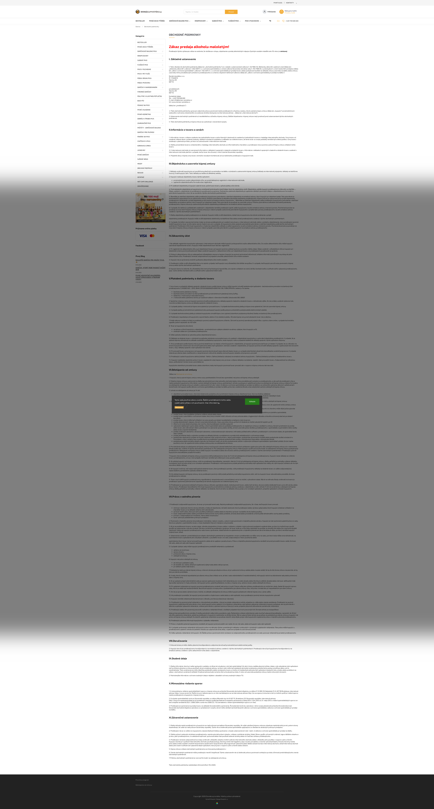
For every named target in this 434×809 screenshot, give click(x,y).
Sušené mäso (142, 159)
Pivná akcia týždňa (145, 47)
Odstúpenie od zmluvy (184, 374)
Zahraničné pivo (144, 123)
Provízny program (142, 780)
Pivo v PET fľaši (143, 74)
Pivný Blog (278, 3)
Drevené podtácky (144, 168)
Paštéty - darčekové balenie (149, 128)
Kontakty (290, 3)
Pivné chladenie (144, 110)
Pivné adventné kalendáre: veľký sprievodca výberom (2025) (148, 277)
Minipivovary (142, 56)
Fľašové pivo (142, 65)
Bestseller (142, 42)
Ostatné (140, 177)
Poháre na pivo (143, 137)
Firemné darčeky (144, 92)
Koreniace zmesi (144, 146)
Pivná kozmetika (144, 114)
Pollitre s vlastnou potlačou (149, 96)
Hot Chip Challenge (145, 182)
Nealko (140, 173)
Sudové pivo (142, 60)
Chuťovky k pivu (143, 141)
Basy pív (140, 101)
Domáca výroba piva (145, 119)
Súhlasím (252, 401)
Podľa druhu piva (144, 78)
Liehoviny (141, 150)
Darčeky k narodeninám (147, 87)
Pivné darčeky (143, 155)
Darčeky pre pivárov (145, 132)
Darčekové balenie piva (147, 51)
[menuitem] (141, 21)
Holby (139, 164)
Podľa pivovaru (143, 83)
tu (219, 403)
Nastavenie (179, 407)
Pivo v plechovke (144, 69)
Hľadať (231, 12)
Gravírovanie (143, 186)
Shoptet (213, 799)
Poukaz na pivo (143, 105)
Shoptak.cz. (224, 799)
